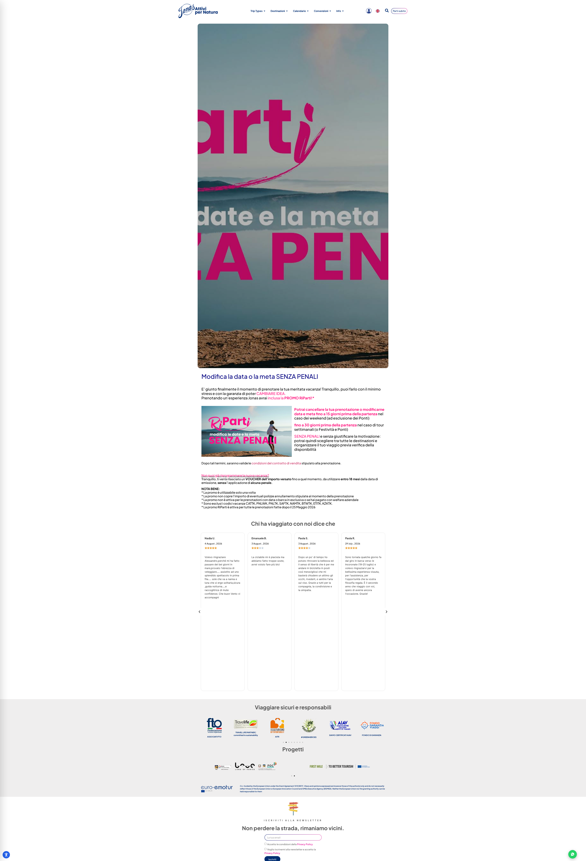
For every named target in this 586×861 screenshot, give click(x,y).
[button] (386, 612)
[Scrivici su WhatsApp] (572, 854)
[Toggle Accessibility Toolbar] (6, 855)
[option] (378, 11)
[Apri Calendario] (308, 11)
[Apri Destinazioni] (287, 11)
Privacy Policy (305, 844)
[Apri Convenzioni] (330, 11)
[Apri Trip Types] (264, 11)
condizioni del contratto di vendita (276, 463)
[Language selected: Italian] (378, 11)
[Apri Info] (343, 11)
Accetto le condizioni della (290, 844)
